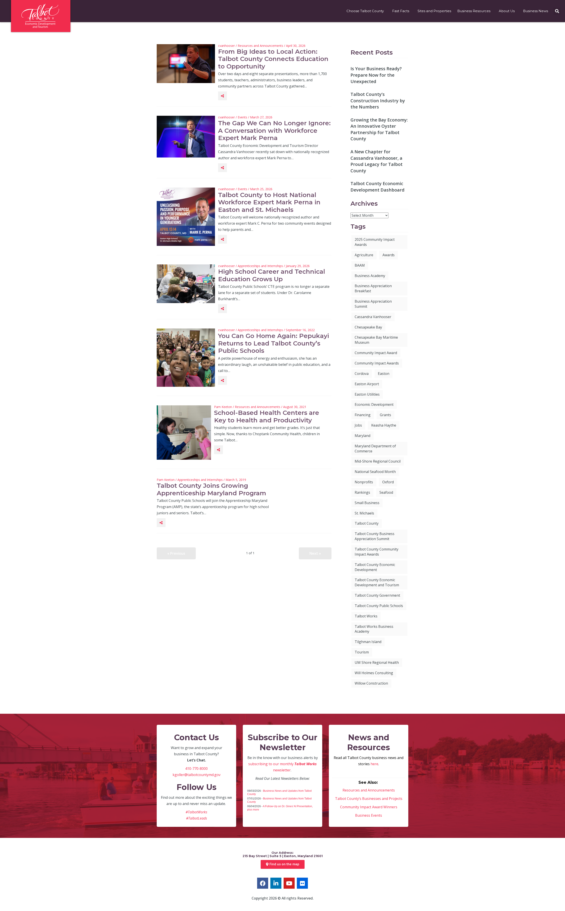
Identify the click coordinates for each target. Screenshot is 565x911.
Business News (535, 11)
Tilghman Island (368, 641)
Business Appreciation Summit (373, 304)
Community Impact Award (376, 352)
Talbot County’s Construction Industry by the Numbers (377, 100)
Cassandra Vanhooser (373, 316)
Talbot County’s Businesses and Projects (368, 798)
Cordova (362, 373)
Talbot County (367, 523)
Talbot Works (366, 616)
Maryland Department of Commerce (375, 449)
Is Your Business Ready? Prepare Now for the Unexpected (376, 75)
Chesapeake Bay (368, 327)
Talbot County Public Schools (379, 605)
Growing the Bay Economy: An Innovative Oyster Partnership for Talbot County (379, 129)
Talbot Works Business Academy (374, 629)
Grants (385, 414)
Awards (388, 254)
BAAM (360, 265)
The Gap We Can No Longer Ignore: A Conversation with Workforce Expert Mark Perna (274, 130)
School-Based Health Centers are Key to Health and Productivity (266, 416)
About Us (507, 11)
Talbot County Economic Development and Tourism (377, 582)
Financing (363, 414)
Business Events (368, 815)
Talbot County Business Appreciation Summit (374, 536)
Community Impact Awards (377, 363)
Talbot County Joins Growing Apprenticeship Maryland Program (211, 489)
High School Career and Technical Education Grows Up (271, 275)
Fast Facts (400, 11)
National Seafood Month (375, 471)
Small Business (367, 502)
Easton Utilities (367, 394)
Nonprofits (364, 482)
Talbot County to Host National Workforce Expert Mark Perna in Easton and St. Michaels (269, 202)
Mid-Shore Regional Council (378, 461)
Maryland (362, 435)
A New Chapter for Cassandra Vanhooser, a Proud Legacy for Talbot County (376, 161)
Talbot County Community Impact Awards (376, 552)
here (374, 763)
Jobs (358, 425)
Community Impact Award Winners (368, 807)
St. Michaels (364, 513)
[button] (557, 11)
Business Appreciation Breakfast (373, 288)
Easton (383, 373)
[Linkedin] (275, 883)
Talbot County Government (377, 595)
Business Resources (473, 11)
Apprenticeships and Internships (260, 266)
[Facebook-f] (262, 883)
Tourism (362, 652)
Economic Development (374, 404)
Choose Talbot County (365, 11)
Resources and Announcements (260, 46)
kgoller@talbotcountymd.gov (196, 774)
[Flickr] (302, 883)
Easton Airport (367, 383)
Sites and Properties (434, 11)
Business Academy (370, 275)
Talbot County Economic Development (375, 567)
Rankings (362, 492)
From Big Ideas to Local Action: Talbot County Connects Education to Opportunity (273, 59)
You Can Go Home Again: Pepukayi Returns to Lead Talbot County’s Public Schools (273, 343)
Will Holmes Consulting (374, 672)
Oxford (388, 482)
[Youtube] (289, 883)
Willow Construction (371, 683)
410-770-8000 (196, 768)
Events (242, 117)
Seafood (386, 492)
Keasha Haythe (383, 425)
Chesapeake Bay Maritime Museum (376, 340)
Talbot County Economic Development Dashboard (377, 186)
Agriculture (364, 254)
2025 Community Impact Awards (375, 242)
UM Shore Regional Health (377, 662)
